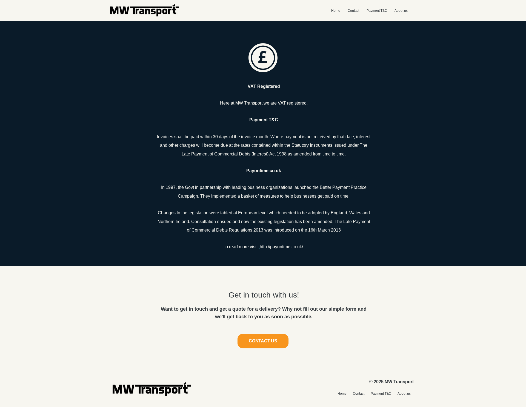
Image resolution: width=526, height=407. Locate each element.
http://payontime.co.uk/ (281, 246)
